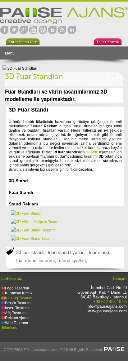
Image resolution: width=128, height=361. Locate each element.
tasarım (92, 152)
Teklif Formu (107, 42)
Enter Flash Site (22, 42)
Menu (10, 52)
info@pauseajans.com (107, 306)
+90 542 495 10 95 (110, 301)
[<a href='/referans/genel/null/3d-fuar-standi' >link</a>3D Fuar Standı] (26, 213)
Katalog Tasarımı (19, 298)
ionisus (11, 328)
